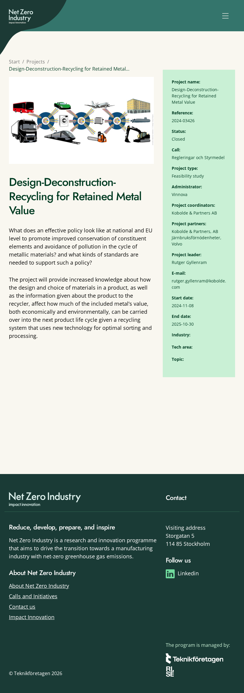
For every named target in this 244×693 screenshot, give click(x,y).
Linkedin (188, 573)
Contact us (22, 606)
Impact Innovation (31, 617)
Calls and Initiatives (33, 596)
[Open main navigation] (225, 16)
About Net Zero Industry (39, 585)
